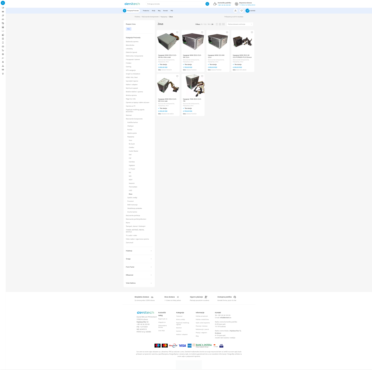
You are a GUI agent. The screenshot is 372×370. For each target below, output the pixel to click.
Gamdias (132, 162)
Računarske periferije (133, 215)
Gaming (128, 67)
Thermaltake (133, 187)
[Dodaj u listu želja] (177, 32)
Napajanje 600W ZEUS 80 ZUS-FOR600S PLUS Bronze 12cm (242, 57)
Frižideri (128, 63)
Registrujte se (162, 319)
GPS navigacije (131, 70)
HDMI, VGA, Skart (132, 77)
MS (130, 172)
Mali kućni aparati (132, 88)
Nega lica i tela (131, 99)
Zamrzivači (129, 243)
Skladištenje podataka (134, 208)
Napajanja (164, 17)
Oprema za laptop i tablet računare (137, 102)
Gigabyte (132, 165)
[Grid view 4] (223, 24)
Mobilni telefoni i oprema (134, 92)
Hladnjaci (130, 126)
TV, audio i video (131, 235)
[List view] (217, 24)
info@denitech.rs (225, 318)
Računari (129, 115)
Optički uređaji (132, 198)
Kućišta (129, 129)
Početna (137, 17)
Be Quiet (132, 144)
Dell (130, 155)
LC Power (132, 169)
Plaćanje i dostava (201, 326)
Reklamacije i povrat (202, 329)
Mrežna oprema (131, 95)
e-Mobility (129, 49)
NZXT (130, 180)
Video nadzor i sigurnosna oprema (137, 239)
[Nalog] (235, 11)
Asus (130, 140)
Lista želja (161, 330)
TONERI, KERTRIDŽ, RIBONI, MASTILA (135, 231)
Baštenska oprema (132, 41)
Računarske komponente (150, 17)
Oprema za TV (130, 106)
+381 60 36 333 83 (224, 5)
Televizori (179, 316)
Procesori (130, 201)
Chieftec (131, 147)
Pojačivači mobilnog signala (182, 323)
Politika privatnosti (202, 316)
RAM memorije (132, 205)
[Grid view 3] (220, 24)
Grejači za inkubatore (133, 74)
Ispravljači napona (132, 81)
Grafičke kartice (132, 122)
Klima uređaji (180, 319)
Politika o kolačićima (202, 319)
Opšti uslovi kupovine (203, 323)
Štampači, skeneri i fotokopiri (135, 226)
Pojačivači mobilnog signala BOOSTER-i (135, 111)
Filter (128, 29)
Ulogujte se (162, 322)
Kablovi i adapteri (132, 84)
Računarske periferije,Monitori (136, 219)
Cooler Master (133, 151)
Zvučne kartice (132, 212)
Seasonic (132, 183)
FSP (130, 158)
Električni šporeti (131, 52)
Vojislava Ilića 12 (142, 322)
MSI (130, 176)
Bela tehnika (130, 45)
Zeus (130, 194)
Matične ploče (132, 133)
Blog (197, 336)
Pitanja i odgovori (201, 333)
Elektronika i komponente (134, 56)
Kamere (178, 331)
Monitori (179, 328)
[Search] (207, 4)
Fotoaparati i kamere (133, 59)
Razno (128, 223)
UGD (130, 190)
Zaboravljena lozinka (162, 326)
